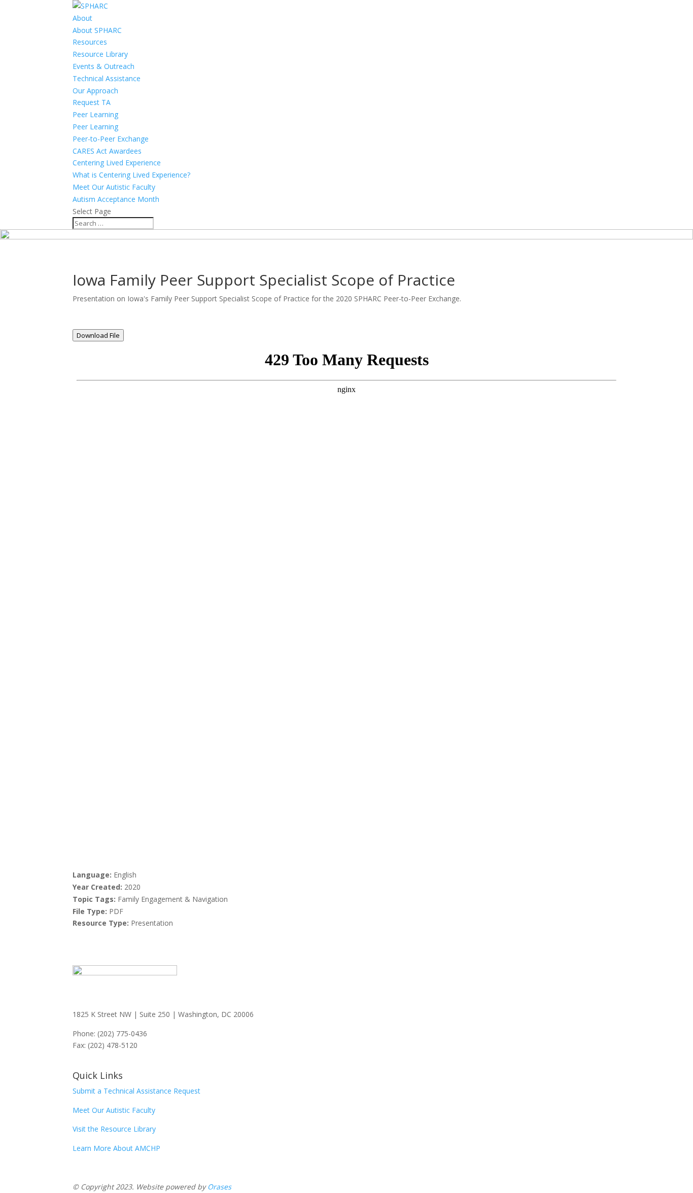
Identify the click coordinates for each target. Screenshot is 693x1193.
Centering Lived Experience (117, 162)
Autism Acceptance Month (116, 199)
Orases (219, 1186)
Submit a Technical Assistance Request (136, 1091)
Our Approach (95, 90)
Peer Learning (95, 114)
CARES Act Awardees (107, 151)
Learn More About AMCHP (116, 1148)
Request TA (92, 102)
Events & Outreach (103, 66)
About (82, 18)
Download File (98, 335)
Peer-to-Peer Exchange (111, 139)
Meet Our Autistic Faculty (114, 187)
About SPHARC (97, 30)
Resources (90, 42)
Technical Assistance (107, 78)
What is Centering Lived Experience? (131, 175)
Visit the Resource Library (114, 1129)
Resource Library (100, 54)
